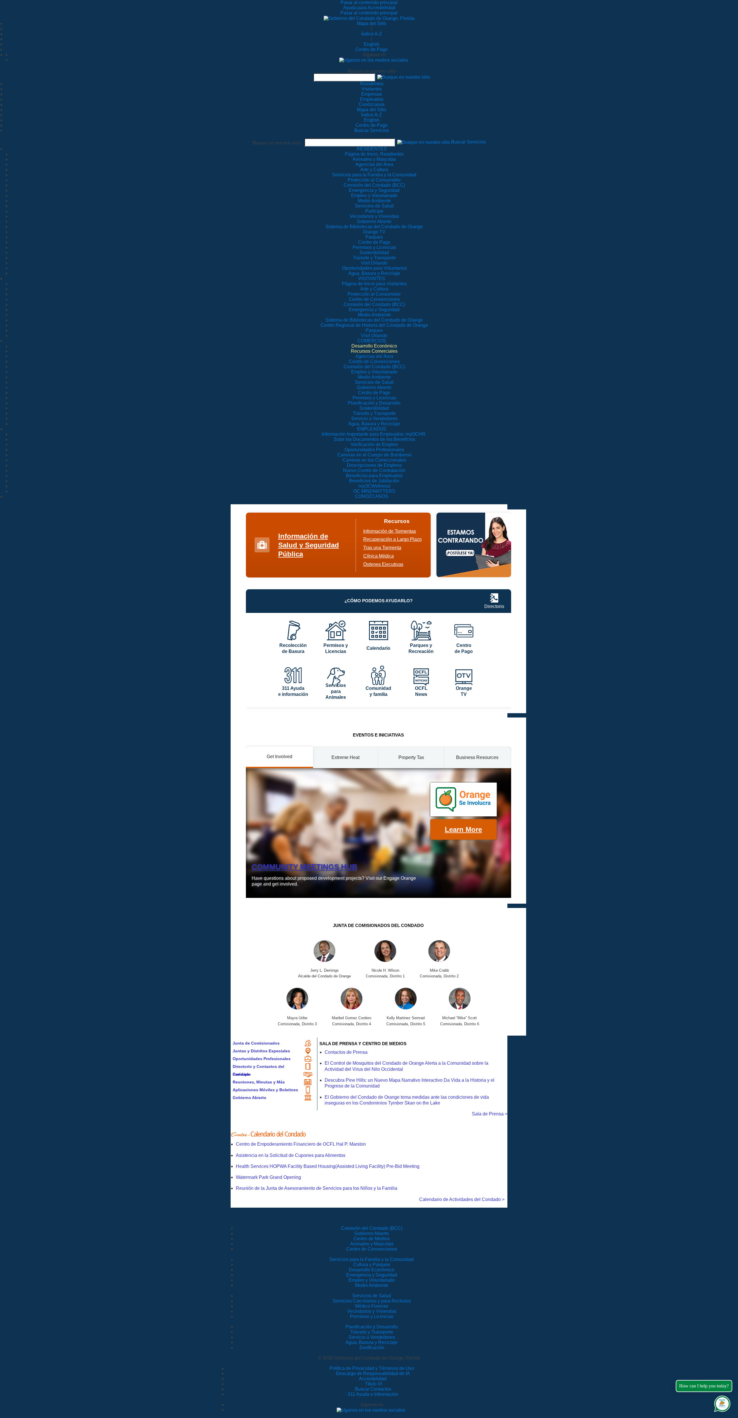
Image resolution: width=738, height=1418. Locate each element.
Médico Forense (371, 1306)
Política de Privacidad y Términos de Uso (372, 1368)
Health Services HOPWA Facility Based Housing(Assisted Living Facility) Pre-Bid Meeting (327, 1166)
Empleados (371, 99)
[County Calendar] (369, 1134)
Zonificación (371, 1347)
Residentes (371, 83)
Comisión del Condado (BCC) (371, 1228)
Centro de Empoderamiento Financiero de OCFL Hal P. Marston (301, 1144)
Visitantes (372, 88)
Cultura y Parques (371, 1264)
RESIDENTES (372, 148)
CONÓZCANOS (371, 496)
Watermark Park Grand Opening (268, 1177)
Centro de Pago (371, 49)
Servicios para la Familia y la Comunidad (374, 174)
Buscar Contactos (373, 1389)
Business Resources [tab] (477, 757)
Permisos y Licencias (372, 1316)
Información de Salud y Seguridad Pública (308, 545)
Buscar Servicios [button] (468, 142)
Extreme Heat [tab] (345, 757)
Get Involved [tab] (279, 756)
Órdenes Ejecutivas (383, 564)
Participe (241, 1074)
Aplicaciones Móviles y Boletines (265, 1089)
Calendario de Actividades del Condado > (461, 1199)
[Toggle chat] (721, 1402)
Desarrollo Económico (371, 1269)
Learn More (463, 829)
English (371, 44)
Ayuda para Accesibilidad (369, 7)
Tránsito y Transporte (371, 1332)
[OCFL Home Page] (369, 18)
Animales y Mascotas (372, 1243)
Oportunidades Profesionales (262, 1058)
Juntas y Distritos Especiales (261, 1051)
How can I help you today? (704, 1385)
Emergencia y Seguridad (371, 1274)
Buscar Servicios (371, 130)
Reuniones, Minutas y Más (259, 1082)
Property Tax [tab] (411, 757)
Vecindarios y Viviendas (371, 1311)
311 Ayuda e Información (373, 1394)
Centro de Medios (371, 1238)
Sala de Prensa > (489, 1113)
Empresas (371, 94)
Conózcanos (372, 104)
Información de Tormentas (389, 531)
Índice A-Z (371, 33)
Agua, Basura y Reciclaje (372, 1342)
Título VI (373, 1383)
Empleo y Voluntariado (372, 1280)
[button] (403, 77)
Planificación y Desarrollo (371, 1326)
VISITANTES (371, 278)
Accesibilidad (373, 1378)
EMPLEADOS (371, 428)
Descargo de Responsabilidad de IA (373, 1373)
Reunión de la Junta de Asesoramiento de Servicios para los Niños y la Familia (316, 1188)
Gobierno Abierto (249, 1097)
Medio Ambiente (371, 1285)
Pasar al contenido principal (369, 2)
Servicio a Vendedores (372, 1337)
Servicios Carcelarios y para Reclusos (372, 1300)
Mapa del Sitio (371, 23)
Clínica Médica (378, 556)
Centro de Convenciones (371, 1249)
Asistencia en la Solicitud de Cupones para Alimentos (290, 1155)
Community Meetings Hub (304, 867)
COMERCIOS (371, 340)
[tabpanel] (378, 833)
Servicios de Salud (371, 1295)
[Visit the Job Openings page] (473, 545)
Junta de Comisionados (256, 1043)
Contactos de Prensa (346, 1052)
